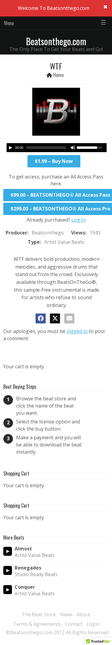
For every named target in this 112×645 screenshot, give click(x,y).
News (66, 614)
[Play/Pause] (10, 147)
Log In (78, 219)
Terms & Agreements (37, 624)
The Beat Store (39, 614)
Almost (23, 549)
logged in (78, 331)
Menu (9, 23)
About (83, 614)
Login (93, 624)
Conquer (25, 587)
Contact (73, 624)
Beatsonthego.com (56, 41)
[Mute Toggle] (72, 147)
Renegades (28, 568)
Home (58, 74)
